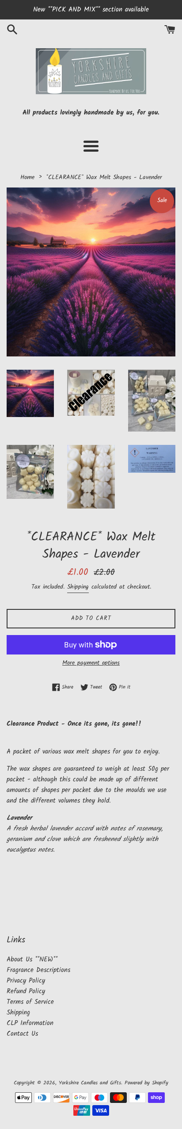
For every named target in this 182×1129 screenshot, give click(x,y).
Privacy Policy (26, 981)
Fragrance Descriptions (38, 970)
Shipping (78, 587)
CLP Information (30, 1023)
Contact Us (22, 1034)
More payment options (91, 663)
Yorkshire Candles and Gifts (90, 1083)
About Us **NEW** (32, 959)
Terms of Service (30, 1002)
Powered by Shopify (146, 1083)
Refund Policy (26, 991)
